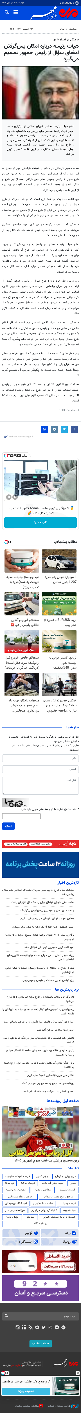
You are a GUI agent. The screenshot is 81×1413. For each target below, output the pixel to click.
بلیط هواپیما (69, 1210)
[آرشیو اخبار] (24, 1328)
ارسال (8, 826)
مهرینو (30, 1217)
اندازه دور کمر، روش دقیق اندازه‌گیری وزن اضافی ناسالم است (39, 1022)
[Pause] (8, 497)
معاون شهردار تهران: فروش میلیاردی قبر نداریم (47, 918)
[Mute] (15, 497)
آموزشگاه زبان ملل (14, 1210)
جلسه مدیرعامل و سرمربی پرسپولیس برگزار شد (47, 910)
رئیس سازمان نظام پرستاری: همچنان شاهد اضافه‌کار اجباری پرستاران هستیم (40, 1052)
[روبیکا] (37, 1328)
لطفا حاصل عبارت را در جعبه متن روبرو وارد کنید (50, 809)
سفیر (73, 1183)
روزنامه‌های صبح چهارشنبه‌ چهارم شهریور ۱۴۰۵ (48, 1083)
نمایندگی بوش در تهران (44, 1210)
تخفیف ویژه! (26, 1391)
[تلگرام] (63, 1328)
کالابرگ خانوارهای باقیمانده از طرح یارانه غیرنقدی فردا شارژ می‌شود (40, 999)
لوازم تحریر (42, 1176)
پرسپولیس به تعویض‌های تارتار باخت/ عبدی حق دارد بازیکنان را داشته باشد (38, 1011)
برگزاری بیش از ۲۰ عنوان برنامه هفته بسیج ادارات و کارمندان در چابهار (39, 937)
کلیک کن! (40, 522)
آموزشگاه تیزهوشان (16, 1203)
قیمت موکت (27, 1183)
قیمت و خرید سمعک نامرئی (59, 1217)
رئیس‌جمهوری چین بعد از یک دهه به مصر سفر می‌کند (43, 927)
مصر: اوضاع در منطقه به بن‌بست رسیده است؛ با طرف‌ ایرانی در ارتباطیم (39, 970)
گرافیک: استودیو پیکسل (27, 1406)
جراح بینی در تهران (65, 1176)
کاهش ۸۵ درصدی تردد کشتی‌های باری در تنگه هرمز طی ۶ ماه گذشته (38, 1040)
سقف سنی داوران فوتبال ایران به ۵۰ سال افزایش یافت (42, 902)
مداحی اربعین (43, 1190)
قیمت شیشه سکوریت (17, 1176)
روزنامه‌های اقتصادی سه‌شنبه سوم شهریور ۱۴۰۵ (45, 1160)
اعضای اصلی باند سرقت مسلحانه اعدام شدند (48, 1091)
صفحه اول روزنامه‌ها (63, 1101)
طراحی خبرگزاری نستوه (59, 1406)
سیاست (72, 29)
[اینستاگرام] (50, 1328)
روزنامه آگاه (40, 1223)
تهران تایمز (12, 1217)
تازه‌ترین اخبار (68, 883)
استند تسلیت (67, 1190)
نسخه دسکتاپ (40, 1343)
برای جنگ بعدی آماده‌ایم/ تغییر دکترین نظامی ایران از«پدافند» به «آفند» (39, 1065)
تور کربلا (9, 1183)
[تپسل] (6, 455)
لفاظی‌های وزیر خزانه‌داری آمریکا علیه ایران (50, 1075)
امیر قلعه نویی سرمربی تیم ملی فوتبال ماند (49, 947)
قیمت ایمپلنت (68, 1203)
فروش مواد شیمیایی (20, 1197)
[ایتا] (17, 1328)
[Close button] (77, 1373)
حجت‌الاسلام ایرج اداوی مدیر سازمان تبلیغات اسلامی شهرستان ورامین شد (38, 892)
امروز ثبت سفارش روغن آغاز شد (55, 1030)
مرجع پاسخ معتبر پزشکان (58, 1197)
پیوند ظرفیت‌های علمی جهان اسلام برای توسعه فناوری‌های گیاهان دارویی (40, 957)
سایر (61, 29)
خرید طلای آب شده (53, 1183)
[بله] (57, 1328)
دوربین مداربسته (16, 1190)
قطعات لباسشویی (43, 1203)
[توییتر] (44, 1328)
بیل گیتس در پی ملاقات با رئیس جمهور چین (48, 980)
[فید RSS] (31, 1328)
